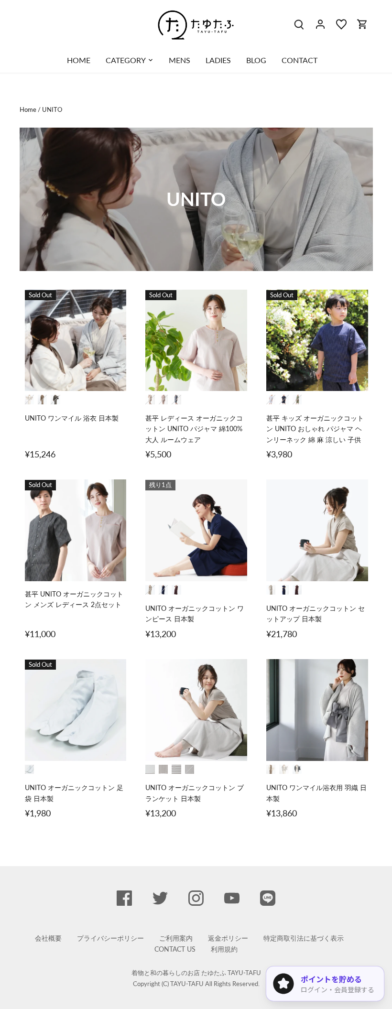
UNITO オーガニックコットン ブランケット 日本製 (194, 792)
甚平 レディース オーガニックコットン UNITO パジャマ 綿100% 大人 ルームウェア (194, 429)
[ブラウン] (176, 590)
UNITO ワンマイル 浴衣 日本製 (72, 418)
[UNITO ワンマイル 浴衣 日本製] (76, 340)
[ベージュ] (150, 399)
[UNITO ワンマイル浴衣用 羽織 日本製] (317, 710)
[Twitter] (160, 898)
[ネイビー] (176, 399)
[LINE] (267, 898)
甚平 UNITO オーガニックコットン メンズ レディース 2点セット (74, 599)
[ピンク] (163, 399)
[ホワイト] (29, 769)
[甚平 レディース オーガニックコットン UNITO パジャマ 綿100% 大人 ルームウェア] (196, 340)
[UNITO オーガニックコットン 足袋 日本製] (76, 710)
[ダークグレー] (297, 769)
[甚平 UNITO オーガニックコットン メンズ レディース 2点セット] (76, 530)
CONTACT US (175, 949)
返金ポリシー (228, 938)
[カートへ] (362, 24)
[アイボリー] (271, 769)
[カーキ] (297, 399)
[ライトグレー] (284, 769)
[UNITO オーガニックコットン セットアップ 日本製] (317, 530)
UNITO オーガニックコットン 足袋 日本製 (74, 792)
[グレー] (271, 399)
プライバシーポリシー (110, 938)
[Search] (299, 24)
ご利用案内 (176, 938)
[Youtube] (232, 898)
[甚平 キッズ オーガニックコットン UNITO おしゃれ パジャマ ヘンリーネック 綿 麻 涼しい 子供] (317, 340)
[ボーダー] (176, 769)
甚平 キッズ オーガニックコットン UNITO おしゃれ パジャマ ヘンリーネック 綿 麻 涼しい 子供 (315, 429)
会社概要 (48, 938)
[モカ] (42, 399)
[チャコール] (55, 399)
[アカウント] (320, 24)
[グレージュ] (29, 399)
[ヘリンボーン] (190, 769)
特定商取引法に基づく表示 (303, 938)
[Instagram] (196, 898)
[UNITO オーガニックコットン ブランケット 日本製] (196, 710)
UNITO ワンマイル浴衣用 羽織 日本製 (316, 792)
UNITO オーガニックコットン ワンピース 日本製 (194, 613)
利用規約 (224, 949)
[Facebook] (124, 898)
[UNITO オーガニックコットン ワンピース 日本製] (196, 530)
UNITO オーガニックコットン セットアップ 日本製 (315, 613)
